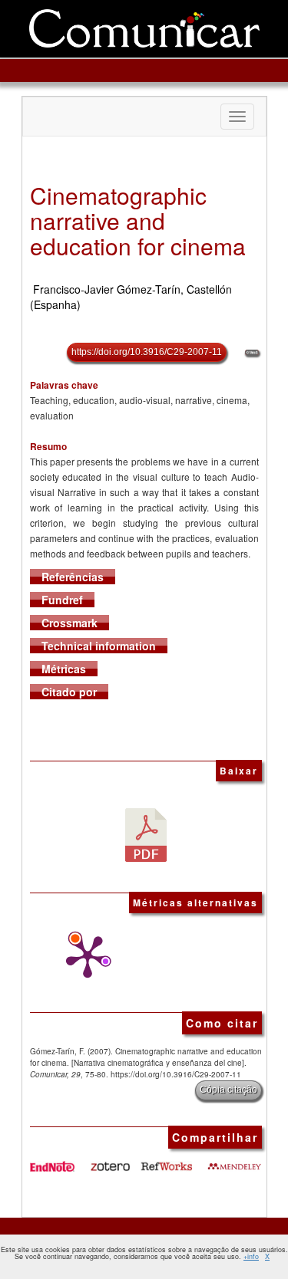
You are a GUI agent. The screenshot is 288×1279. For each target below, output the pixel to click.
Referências (72, 576)
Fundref (62, 599)
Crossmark (69, 622)
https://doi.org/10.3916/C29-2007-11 (146, 352)
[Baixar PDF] (146, 833)
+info (251, 1256)
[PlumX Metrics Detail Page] (84, 956)
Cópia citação (228, 1089)
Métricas (63, 668)
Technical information (98, 645)
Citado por (69, 691)
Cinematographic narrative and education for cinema (138, 220)
